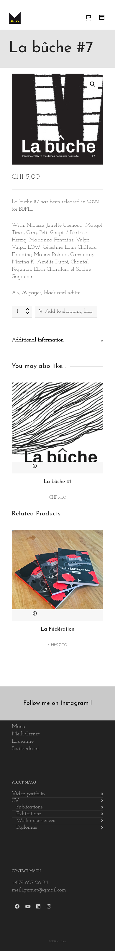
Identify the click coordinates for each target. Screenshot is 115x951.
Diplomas (26, 827)
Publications (29, 807)
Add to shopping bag (69, 311)
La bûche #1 (58, 482)
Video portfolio (28, 794)
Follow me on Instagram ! (57, 703)
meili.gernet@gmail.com (39, 890)
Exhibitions (28, 814)
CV (15, 800)
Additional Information (38, 340)
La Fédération (57, 629)
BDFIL (25, 209)
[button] (92, 84)
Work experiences (35, 820)
